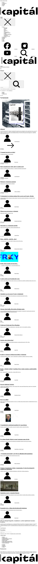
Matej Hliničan (16, 206)
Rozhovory (5, 30)
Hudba (1, 290)
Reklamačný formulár (5, 539)
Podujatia (3, 37)
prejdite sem (10, 90)
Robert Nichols (16, 364)
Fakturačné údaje (4, 537)
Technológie (2, 518)
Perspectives (6, 35)
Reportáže (5, 28)
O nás (3, 5)
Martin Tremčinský (17, 463)
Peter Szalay (16, 162)
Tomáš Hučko (16, 410)
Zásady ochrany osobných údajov (7, 541)
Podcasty (3, 4)
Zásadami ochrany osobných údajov (15, 533)
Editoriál (2, 129)
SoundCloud (4, 546)
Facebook (3, 544)
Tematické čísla (4, 93)
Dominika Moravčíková (17, 221)
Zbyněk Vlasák (21, 449)
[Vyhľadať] (16, 84)
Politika (1, 207)
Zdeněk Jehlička (16, 502)
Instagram (3, 545)
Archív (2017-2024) (7, 36)
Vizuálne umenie (2, 250)
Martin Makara (16, 273)
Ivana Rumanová (16, 141)
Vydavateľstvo (4, 3)
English (3, 41)
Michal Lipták (16, 319)
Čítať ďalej (2, 148)
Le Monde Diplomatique (7, 34)
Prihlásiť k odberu (3, 535)
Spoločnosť (2, 464)
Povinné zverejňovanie (5, 542)
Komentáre (5, 27)
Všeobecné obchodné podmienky (7, 538)
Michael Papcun (16, 288)
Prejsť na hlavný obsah (3, 0)
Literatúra (1, 275)
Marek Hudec (16, 303)
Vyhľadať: (1, 80)
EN (0, 68)
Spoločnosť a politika (7, 32)
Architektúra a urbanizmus (4, 178)
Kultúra (5, 33)
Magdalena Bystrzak (17, 395)
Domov (3, 92)
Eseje (5, 29)
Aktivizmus (2, 177)
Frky (4, 31)
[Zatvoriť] (7, 22)
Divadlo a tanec (2, 336)
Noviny (3, 2)
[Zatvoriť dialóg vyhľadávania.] (0, 67)
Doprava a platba (4, 540)
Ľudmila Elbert (16, 235)
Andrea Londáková (17, 191)
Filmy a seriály (2, 305)
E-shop (3, 40)
